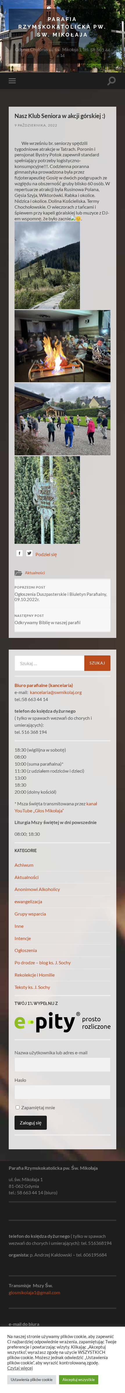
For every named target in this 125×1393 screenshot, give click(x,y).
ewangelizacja (28, 901)
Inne (19, 926)
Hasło (20, 1080)
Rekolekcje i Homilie (35, 974)
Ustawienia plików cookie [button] (32, 1379)
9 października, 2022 (36, 125)
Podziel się (46, 554)
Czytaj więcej (20, 1368)
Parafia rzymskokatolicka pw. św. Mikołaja (62, 27)
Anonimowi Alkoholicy (37, 889)
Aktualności (35, 572)
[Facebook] (19, 554)
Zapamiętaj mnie (37, 1107)
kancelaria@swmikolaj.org (56, 692)
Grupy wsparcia (30, 913)
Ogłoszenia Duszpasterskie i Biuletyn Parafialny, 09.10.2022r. (61, 594)
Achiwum (24, 865)
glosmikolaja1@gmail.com (34, 1292)
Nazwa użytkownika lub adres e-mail (51, 1052)
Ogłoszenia (26, 950)
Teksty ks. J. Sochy (32, 987)
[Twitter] (29, 554)
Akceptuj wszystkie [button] (79, 1379)
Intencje (23, 938)
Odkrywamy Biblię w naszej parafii (48, 619)
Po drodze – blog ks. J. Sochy (43, 962)
